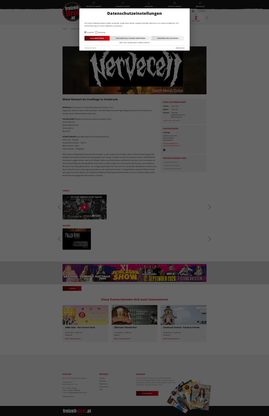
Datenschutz (180, 48)
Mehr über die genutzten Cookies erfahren (134, 43)
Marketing (101, 32)
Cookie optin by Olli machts (90, 48)
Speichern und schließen (167, 38)
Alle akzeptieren (97, 38)
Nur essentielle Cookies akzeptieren (130, 38)
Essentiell (90, 32)
